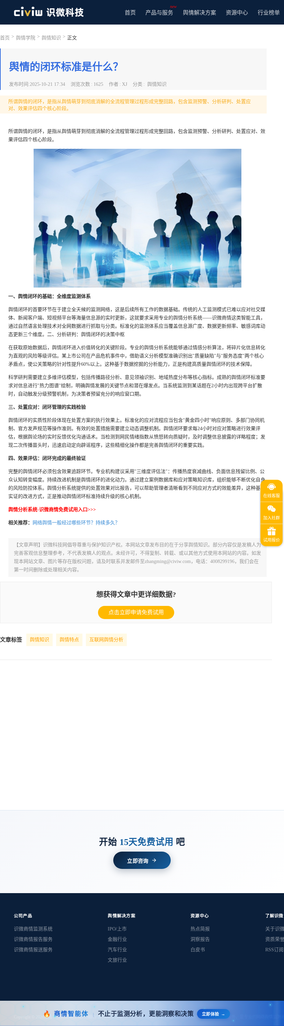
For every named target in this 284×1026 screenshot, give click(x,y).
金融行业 (117, 939)
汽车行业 (117, 949)
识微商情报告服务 (33, 939)
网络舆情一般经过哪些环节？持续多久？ (76, 522)
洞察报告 (200, 939)
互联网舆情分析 (106, 639)
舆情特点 (69, 639)
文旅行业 (117, 960)
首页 (130, 13)
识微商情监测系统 (33, 929)
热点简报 (200, 929)
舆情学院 (25, 37)
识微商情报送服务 (33, 949)
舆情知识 (39, 639)
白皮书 (197, 949)
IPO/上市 (117, 929)
